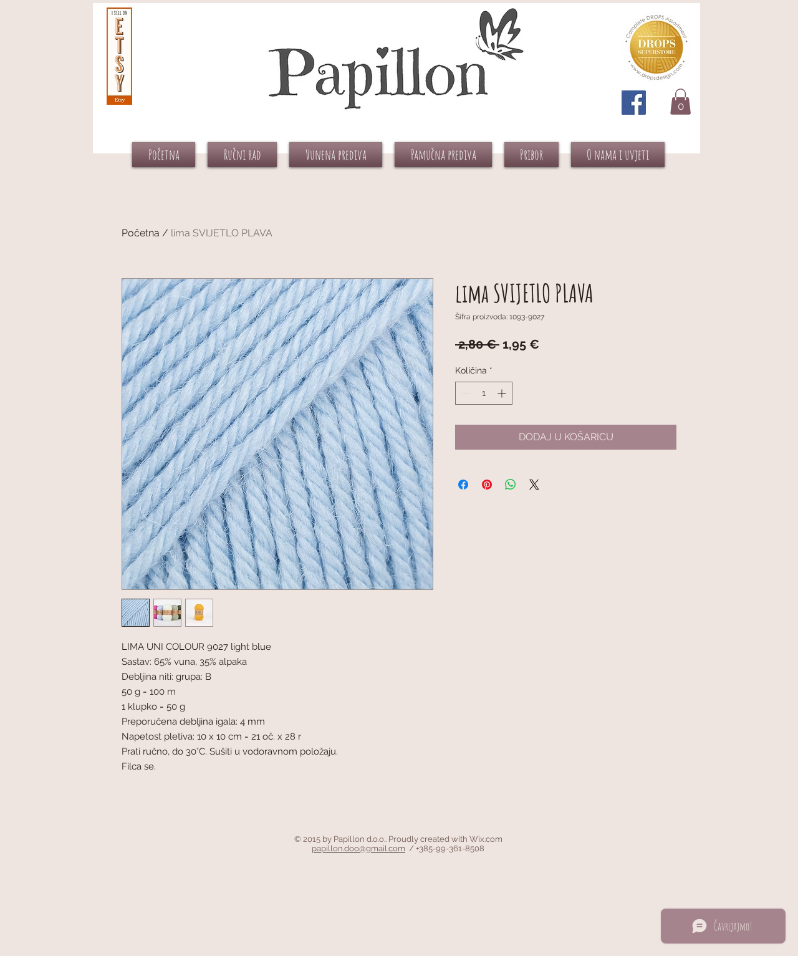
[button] (680, 102)
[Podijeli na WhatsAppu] (510, 484)
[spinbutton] (484, 393)
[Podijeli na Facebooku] (463, 484)
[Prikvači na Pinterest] (486, 484)
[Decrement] (465, 393)
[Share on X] (534, 484)
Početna (141, 233)
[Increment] (503, 393)
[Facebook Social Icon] (634, 102)
